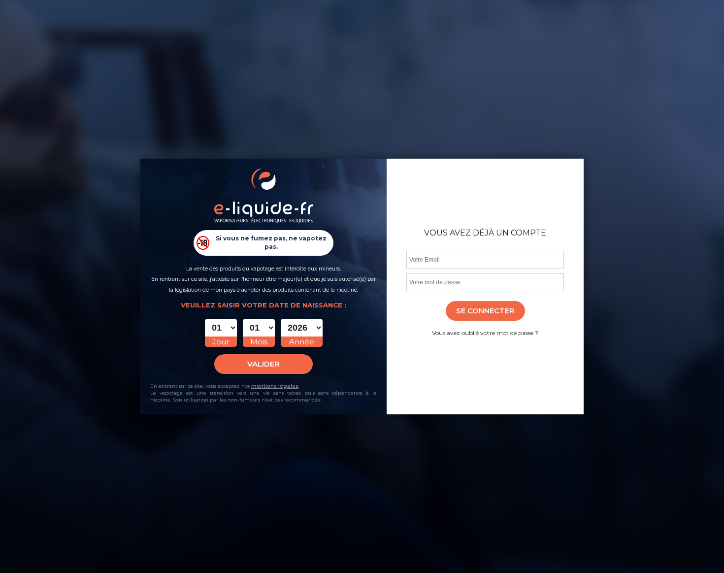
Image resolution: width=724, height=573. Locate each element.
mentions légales (274, 386)
